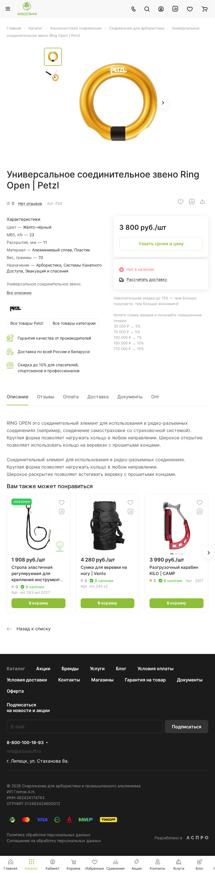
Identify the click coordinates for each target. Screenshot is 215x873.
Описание (17, 396)
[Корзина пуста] (204, 9)
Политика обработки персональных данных (48, 834)
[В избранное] (180, 201)
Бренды (70, 668)
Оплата (71, 396)
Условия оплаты (155, 668)
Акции (43, 668)
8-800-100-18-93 (25, 742)
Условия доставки (27, 680)
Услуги (97, 668)
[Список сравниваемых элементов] (175, 9)
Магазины (102, 680)
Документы (129, 396)
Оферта (15, 691)
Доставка (98, 396)
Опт (155, 396)
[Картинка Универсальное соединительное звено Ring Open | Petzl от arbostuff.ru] (118, 103)
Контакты (69, 680)
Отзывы (45, 396)
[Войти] (160, 9)
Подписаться (186, 726)
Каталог (16, 668)
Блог (121, 668)
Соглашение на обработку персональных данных (54, 840)
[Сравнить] (192, 201)
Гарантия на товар (145, 680)
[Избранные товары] (190, 9)
